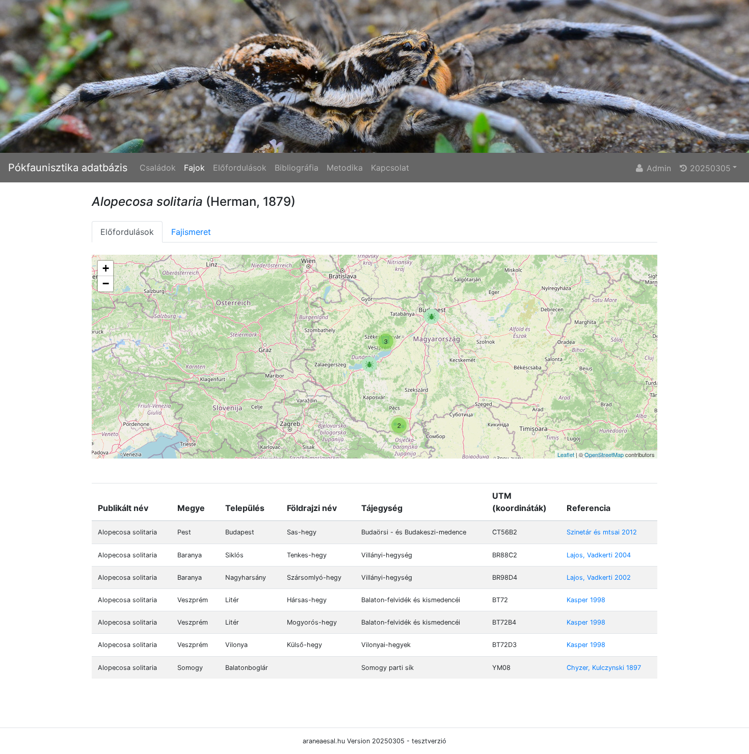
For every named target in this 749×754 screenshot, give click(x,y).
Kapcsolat (390, 168)
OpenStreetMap (604, 454)
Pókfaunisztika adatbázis (67, 167)
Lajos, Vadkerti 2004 (599, 555)
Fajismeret (191, 232)
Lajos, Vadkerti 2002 (599, 577)
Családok (158, 168)
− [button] (105, 283)
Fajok (194, 168)
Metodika (345, 168)
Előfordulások (239, 168)
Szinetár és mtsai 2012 (602, 532)
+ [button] (105, 268)
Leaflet (565, 454)
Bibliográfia (296, 168)
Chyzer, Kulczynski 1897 (604, 667)
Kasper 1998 (586, 600)
